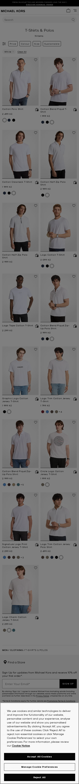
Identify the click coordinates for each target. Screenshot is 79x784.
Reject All (39, 777)
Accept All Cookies (39, 756)
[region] (39, 743)
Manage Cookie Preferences (39, 766)
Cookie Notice (21, 745)
